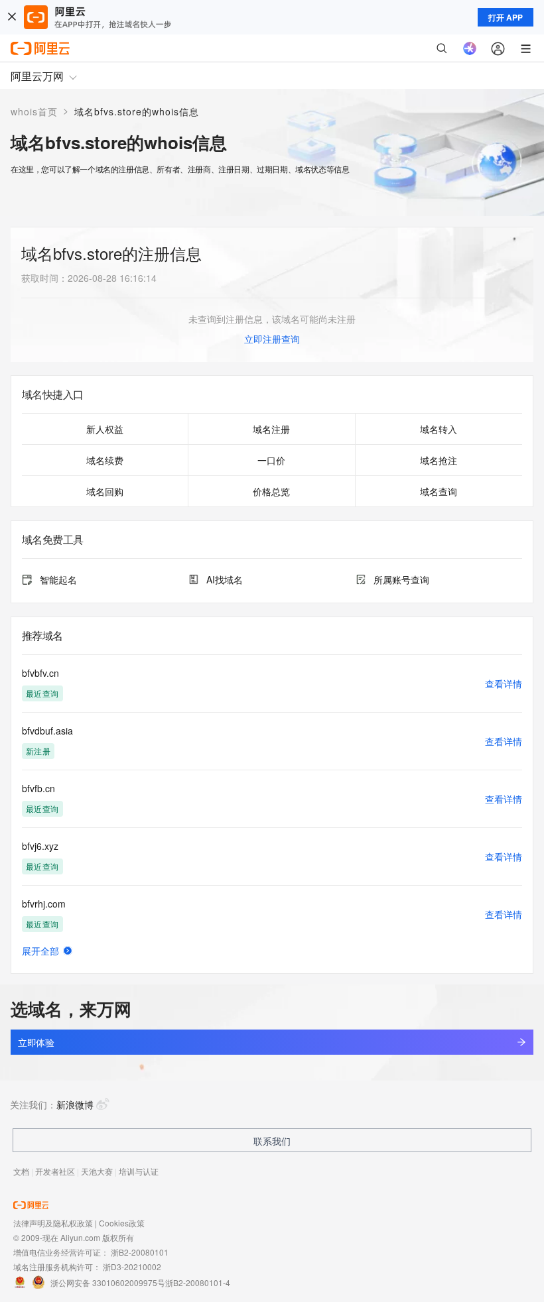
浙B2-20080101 (140, 1252)
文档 (21, 1171)
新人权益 (104, 429)
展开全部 (40, 950)
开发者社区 (55, 1171)
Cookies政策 (122, 1222)
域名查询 (438, 491)
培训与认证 (139, 1171)
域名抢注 (438, 460)
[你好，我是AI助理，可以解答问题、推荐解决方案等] (470, 48)
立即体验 (36, 1042)
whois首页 (34, 111)
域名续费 (104, 460)
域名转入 (438, 429)
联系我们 (272, 1141)
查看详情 (503, 683)
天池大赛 (97, 1171)
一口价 (271, 460)
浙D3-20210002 (132, 1266)
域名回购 (104, 491)
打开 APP (505, 17)
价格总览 (271, 491)
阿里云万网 (37, 76)
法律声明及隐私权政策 (53, 1222)
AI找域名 (224, 579)
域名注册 (271, 429)
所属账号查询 (401, 579)
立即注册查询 (272, 338)
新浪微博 (75, 1104)
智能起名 (58, 579)
